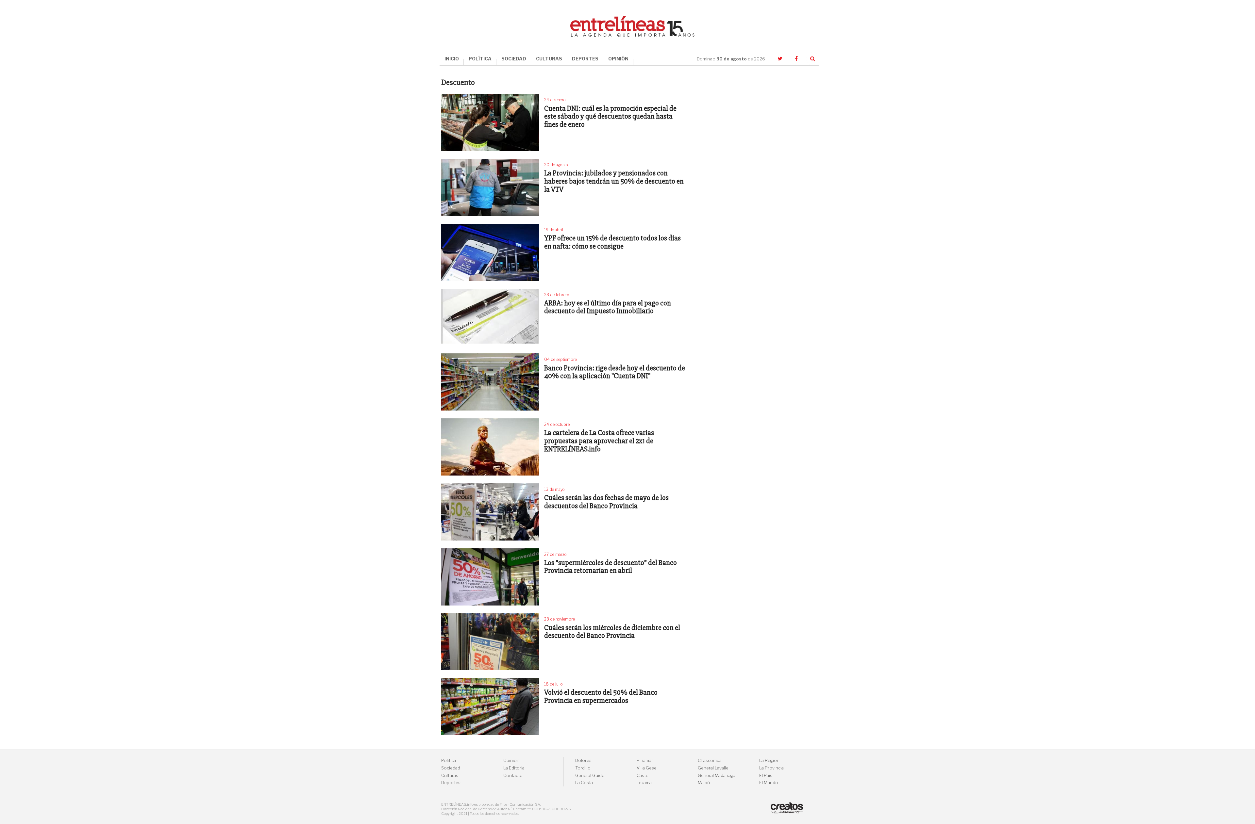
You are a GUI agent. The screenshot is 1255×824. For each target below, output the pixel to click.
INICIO (451, 58)
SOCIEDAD (513, 58)
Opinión (511, 760)
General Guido (590, 775)
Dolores (583, 760)
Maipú (704, 782)
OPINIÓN (618, 58)
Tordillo (583, 768)
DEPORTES (585, 58)
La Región (769, 760)
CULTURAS (549, 58)
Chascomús (710, 760)
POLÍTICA (480, 58)
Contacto (513, 775)
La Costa (584, 782)
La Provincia (771, 768)
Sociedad (450, 768)
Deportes (450, 782)
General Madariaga (716, 775)
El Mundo (768, 782)
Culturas (449, 775)
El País (765, 775)
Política (448, 760)
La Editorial (514, 768)
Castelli (644, 775)
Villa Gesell (648, 768)
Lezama (644, 782)
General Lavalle (713, 768)
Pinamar (645, 760)
